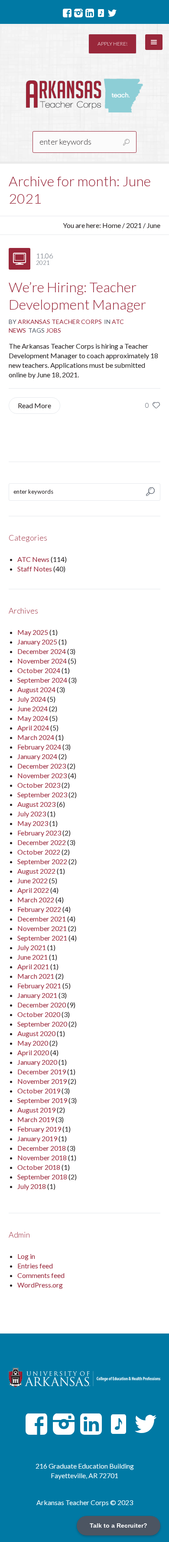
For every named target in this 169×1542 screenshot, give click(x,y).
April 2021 (33, 966)
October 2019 (38, 1090)
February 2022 (39, 909)
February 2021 (39, 985)
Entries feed (35, 1265)
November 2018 (42, 1157)
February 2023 (39, 833)
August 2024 (36, 689)
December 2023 (41, 766)
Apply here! (112, 43)
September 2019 (42, 1100)
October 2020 (38, 1014)
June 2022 (32, 880)
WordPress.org (40, 1285)
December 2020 (41, 1004)
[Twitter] (112, 13)
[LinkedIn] (89, 13)
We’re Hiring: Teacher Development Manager (77, 295)
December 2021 (41, 919)
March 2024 (35, 737)
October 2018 (38, 1167)
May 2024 (32, 718)
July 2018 (31, 1186)
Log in (26, 1256)
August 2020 (36, 1033)
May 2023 (32, 823)
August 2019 (36, 1110)
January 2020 (37, 1062)
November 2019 (42, 1081)
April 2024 (33, 727)
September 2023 (42, 794)
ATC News (33, 559)
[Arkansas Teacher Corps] (84, 95)
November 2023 (42, 775)
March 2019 (35, 1119)
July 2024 (31, 699)
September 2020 (42, 1024)
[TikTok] (101, 13)
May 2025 (32, 632)
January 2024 (37, 756)
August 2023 (36, 804)
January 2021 (37, 995)
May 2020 (32, 1043)
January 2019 (37, 1138)
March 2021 (35, 976)
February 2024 (39, 747)
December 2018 (41, 1148)
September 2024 (42, 680)
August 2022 (36, 871)
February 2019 (39, 1129)
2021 (134, 225)
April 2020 (33, 1052)
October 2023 (38, 785)
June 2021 (32, 957)
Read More (34, 405)
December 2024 (41, 651)
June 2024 (32, 708)
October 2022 (38, 852)
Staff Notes (34, 569)
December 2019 (41, 1071)
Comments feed (41, 1275)
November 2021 (42, 928)
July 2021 (31, 947)
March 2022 (35, 899)
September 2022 (42, 861)
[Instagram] (78, 13)
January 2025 (37, 641)
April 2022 (33, 890)
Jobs (53, 330)
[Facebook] (67, 13)
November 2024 (42, 661)
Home (111, 225)
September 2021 (42, 938)
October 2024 (38, 670)
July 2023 (31, 813)
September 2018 (42, 1176)
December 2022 (41, 842)
